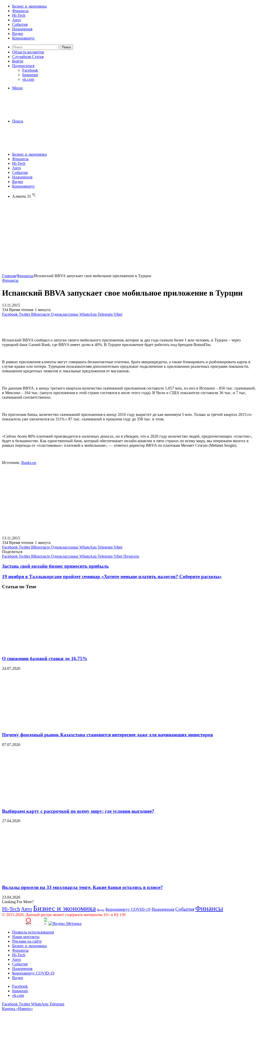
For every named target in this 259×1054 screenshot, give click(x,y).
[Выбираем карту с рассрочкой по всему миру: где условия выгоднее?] (51, 801)
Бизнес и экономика (29, 6)
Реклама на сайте (27, 941)
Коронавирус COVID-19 (127, 909)
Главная (9, 276)
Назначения (22, 29)
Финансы (20, 11)
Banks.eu (28, 462)
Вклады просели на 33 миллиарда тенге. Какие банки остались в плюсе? (82, 887)
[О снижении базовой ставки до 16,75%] (51, 648)
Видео (17, 33)
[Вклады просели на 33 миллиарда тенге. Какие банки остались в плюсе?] (51, 877)
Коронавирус (23, 38)
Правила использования (33, 932)
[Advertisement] (129, 238)
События (20, 24)
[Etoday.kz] (40, 112)
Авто (16, 20)
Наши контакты (25, 937)
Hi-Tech (18, 15)
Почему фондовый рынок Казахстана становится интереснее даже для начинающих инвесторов (107, 734)
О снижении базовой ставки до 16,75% (44, 658)
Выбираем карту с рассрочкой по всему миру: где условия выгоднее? (78, 811)
